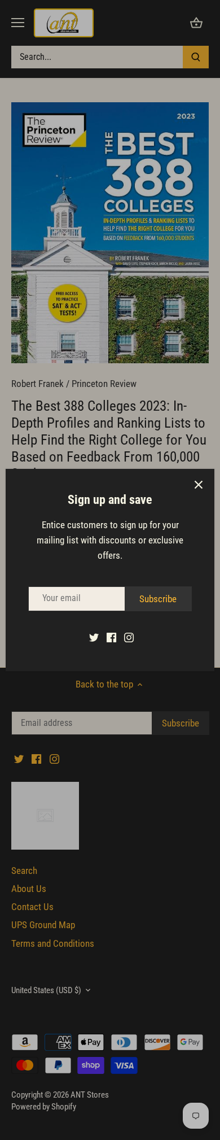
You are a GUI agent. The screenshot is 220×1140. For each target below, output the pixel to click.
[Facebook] (111, 637)
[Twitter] (94, 637)
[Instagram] (129, 637)
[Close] (198, 484)
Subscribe (158, 598)
